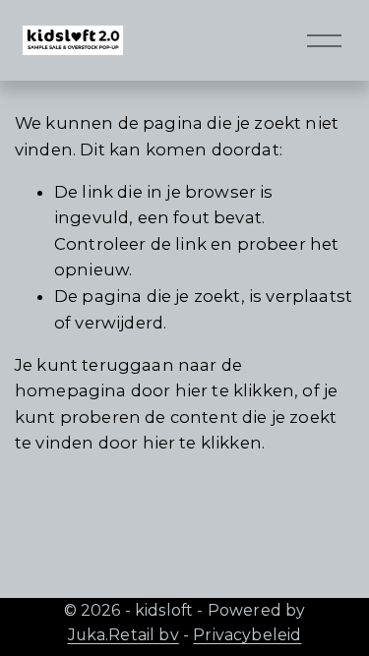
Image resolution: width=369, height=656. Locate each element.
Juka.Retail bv (123, 635)
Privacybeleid (247, 635)
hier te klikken (235, 390)
